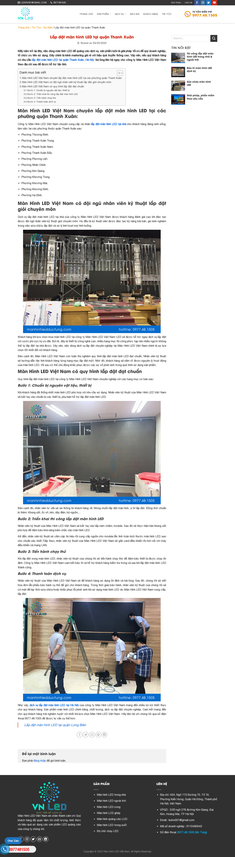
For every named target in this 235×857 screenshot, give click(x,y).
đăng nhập (39, 760)
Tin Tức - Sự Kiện (42, 27)
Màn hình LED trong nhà (111, 794)
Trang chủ (86, 14)
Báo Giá (134, 14)
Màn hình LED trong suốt (112, 825)
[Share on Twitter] (86, 734)
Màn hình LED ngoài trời (111, 800)
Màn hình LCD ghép (108, 812)
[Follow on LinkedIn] (46, 839)
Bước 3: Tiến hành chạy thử (41, 98)
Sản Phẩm (103, 14)
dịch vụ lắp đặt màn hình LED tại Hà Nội (54, 705)
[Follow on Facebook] (197, 2)
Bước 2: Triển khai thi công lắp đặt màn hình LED (52, 94)
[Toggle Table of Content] (118, 73)
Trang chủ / (25, 27)
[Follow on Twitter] (208, 2)
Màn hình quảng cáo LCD (112, 818)
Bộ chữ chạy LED (108, 831)
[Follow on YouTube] (214, 2)
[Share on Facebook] (79, 734)
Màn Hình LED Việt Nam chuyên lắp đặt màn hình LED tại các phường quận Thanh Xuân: (72, 77)
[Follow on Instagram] (203, 2)
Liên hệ (188, 2)
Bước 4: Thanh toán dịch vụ (41, 101)
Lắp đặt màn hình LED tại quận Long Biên (55, 725)
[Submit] (213, 38)
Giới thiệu (176, 2)
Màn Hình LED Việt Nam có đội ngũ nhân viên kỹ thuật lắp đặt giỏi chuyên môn (66, 82)
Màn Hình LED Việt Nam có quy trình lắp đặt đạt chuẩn (53, 86)
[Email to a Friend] (92, 734)
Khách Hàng (150, 14)
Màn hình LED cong (108, 806)
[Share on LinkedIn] (104, 734)
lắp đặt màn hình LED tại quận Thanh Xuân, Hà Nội (63, 59)
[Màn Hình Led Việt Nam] (46, 14)
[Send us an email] (39, 839)
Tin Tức (167, 14)
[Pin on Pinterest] (98, 734)
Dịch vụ (119, 14)
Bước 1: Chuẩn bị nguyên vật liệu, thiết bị (48, 90)
